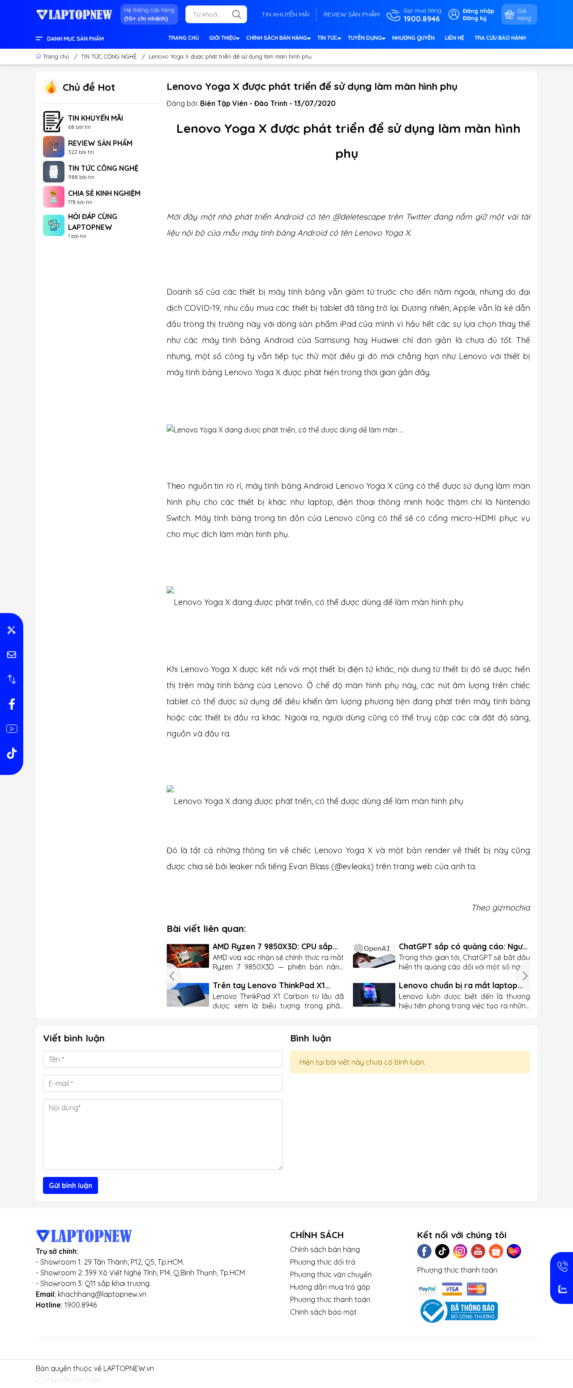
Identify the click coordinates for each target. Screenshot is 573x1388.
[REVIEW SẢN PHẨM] (53, 145)
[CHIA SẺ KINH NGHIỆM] (53, 195)
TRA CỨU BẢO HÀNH (500, 37)
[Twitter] (442, 1251)
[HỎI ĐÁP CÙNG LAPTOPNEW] (53, 224)
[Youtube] (478, 1251)
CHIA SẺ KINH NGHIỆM (104, 193)
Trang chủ (56, 56)
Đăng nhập (478, 10)
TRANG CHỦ (183, 37)
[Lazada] (514, 1251)
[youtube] (12, 728)
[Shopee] (496, 1251)
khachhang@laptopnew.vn (102, 1294)
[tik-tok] (12, 753)
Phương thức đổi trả (322, 1261)
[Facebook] (424, 1251)
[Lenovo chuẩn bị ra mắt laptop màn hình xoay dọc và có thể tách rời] (374, 995)
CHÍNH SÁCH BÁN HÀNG (276, 37)
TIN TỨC (327, 37)
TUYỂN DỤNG (365, 37)
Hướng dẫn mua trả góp (330, 1286)
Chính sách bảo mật (323, 1312)
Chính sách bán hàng (325, 1249)
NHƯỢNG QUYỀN (413, 37)
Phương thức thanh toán (330, 1299)
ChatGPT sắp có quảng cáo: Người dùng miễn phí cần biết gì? (464, 946)
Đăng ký (475, 17)
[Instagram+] (460, 1251)
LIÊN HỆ (454, 37)
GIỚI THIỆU (222, 37)
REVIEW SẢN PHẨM (352, 14)
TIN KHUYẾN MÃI (285, 14)
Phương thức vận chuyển (331, 1274)
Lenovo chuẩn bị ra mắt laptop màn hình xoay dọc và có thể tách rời (463, 985)
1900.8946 (80, 1304)
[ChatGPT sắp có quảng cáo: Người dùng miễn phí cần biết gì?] (374, 956)
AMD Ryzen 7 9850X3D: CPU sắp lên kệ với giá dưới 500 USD (273, 946)
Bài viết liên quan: (206, 928)
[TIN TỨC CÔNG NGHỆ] (53, 170)
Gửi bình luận (70, 1185)
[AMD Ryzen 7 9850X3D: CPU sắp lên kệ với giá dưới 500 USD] (188, 956)
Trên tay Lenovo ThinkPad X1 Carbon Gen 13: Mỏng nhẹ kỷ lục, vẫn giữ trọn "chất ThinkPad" (274, 985)
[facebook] (12, 704)
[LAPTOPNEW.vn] (74, 13)
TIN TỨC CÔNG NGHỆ (103, 168)
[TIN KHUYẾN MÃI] (53, 120)
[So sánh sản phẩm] (12, 679)
